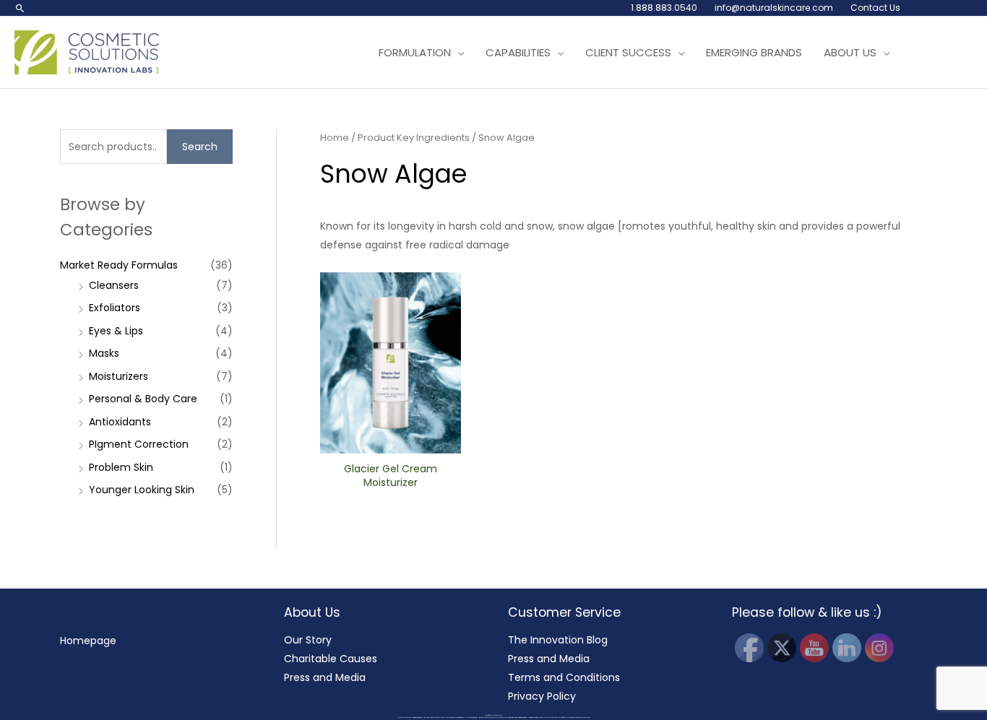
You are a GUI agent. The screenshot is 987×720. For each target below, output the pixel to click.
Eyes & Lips (116, 331)
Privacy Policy (542, 696)
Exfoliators (114, 307)
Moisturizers (118, 376)
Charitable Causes (330, 658)
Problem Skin (121, 467)
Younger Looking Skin (141, 489)
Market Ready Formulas (119, 265)
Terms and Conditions (564, 677)
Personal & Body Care (143, 398)
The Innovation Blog (558, 640)
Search (199, 146)
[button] (20, 8)
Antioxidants (120, 422)
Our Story (308, 640)
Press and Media (325, 677)
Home (334, 137)
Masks (104, 353)
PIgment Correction (139, 444)
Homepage (88, 640)
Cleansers (114, 285)
